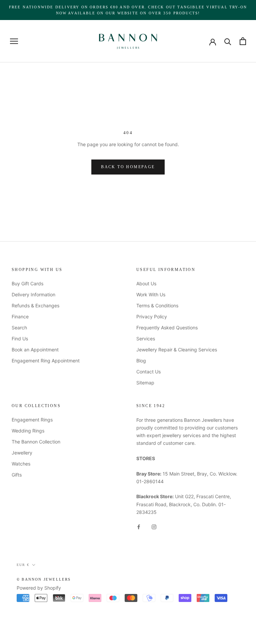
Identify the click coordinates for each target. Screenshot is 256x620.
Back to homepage (128, 167)
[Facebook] (138, 526)
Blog (141, 360)
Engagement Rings (32, 419)
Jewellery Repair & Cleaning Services (176, 349)
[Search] (227, 41)
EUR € (23, 565)
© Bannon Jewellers (44, 579)
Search (19, 327)
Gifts (17, 475)
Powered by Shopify (39, 588)
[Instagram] (154, 526)
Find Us (20, 338)
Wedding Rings (28, 430)
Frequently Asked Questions (167, 327)
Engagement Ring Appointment (46, 360)
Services (145, 338)
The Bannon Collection (36, 441)
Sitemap (145, 382)
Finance (20, 316)
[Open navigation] (14, 41)
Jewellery (22, 452)
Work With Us (150, 294)
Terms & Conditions (157, 305)
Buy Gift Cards (27, 283)
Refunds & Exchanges (35, 305)
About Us (146, 283)
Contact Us (148, 371)
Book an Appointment (35, 349)
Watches (21, 464)
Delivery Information (33, 294)
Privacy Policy (151, 316)
